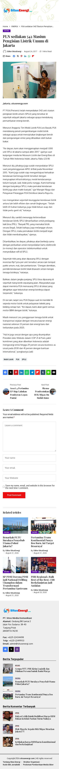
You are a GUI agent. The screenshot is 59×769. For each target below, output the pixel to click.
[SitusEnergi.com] (18, 10)
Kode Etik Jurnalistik (11, 765)
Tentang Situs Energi (11, 762)
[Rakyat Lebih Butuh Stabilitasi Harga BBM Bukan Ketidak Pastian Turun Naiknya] (8, 716)
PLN (17, 359)
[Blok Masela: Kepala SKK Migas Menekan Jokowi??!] (8, 729)
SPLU (24, 359)
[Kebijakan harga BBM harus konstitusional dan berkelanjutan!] (8, 742)
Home (5, 26)
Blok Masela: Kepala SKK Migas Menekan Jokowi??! (34, 730)
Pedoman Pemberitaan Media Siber (38, 765)
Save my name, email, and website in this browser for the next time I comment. (30, 486)
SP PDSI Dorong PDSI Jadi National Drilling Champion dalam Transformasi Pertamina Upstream (15, 582)
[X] (11, 649)
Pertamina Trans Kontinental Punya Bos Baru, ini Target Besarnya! (42, 542)
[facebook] (5, 649)
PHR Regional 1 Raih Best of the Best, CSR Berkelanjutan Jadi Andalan (43, 581)
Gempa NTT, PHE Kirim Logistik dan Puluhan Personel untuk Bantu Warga (32, 670)
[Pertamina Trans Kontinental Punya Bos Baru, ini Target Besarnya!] (8, 694)
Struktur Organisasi (31, 762)
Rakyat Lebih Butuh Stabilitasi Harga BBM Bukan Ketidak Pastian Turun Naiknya (35, 717)
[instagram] (17, 649)
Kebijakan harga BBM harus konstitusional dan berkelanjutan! (35, 743)
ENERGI (14, 26)
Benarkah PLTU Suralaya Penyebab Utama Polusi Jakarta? (14, 542)
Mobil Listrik (8, 359)
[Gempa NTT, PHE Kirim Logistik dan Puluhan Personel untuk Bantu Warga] (8, 669)
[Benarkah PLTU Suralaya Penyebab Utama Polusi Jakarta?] (8, 681)
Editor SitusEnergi (14, 51)
